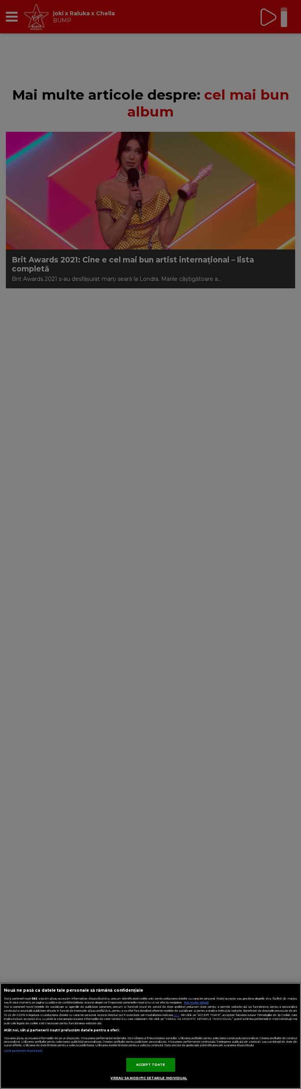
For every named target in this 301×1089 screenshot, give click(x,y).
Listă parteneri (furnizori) (23, 1051)
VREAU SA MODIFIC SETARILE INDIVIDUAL (149, 1078)
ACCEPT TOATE (150, 1065)
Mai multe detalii (196, 1002)
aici (176, 1015)
